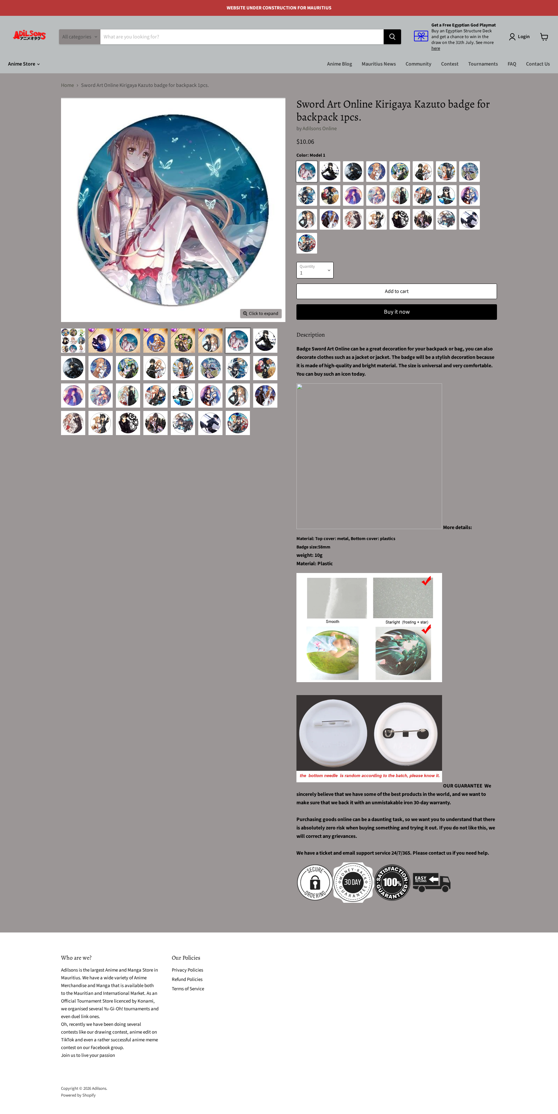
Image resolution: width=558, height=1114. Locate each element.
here (435, 48)
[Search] (392, 36)
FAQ (512, 64)
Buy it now (397, 312)
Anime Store (22, 64)
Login (524, 36)
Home (67, 85)
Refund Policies (187, 979)
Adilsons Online (320, 128)
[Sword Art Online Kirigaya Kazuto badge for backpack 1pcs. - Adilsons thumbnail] (73, 340)
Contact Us (538, 64)
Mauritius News (379, 64)
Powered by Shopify (78, 1095)
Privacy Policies (187, 970)
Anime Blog (339, 64)
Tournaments (483, 64)
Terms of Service (188, 988)
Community (418, 64)
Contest (450, 64)
